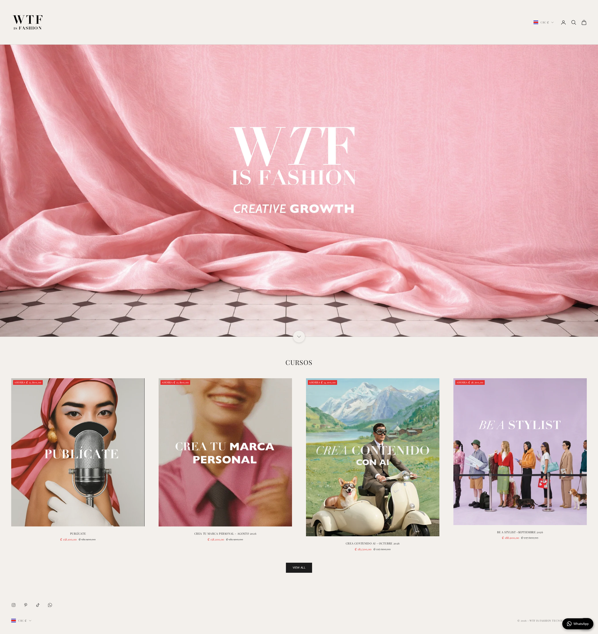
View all (299, 567)
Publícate (78, 533)
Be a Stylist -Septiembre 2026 (520, 532)
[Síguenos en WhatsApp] (50, 605)
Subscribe (546, 614)
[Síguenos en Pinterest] (25, 605)
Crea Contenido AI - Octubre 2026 (373, 543)
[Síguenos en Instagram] (13, 605)
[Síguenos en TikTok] (38, 605)
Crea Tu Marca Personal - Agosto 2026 (225, 533)
